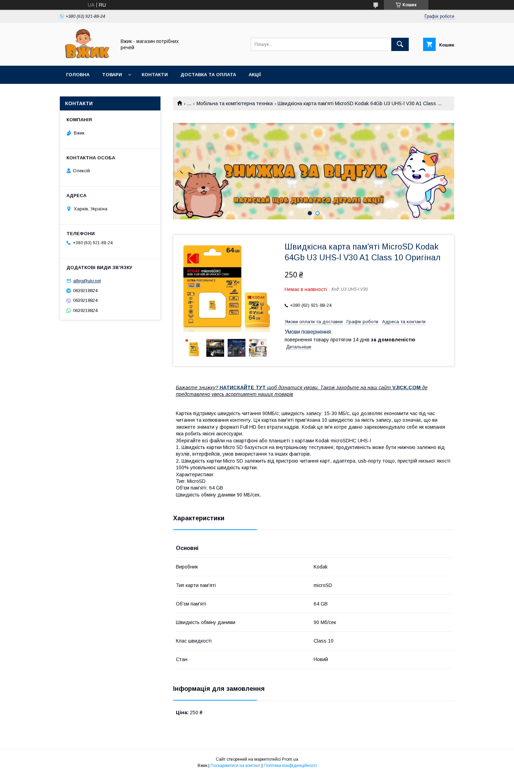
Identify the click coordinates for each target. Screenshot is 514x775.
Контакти (155, 74)
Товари (112, 74)
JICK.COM (408, 387)
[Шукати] (400, 44)
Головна (78, 74)
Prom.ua (290, 759)
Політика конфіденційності (290, 765)
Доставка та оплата (208, 74)
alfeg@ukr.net (87, 280)
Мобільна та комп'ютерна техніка (235, 103)
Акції (255, 74)
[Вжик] (86, 56)
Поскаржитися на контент (235, 765)
